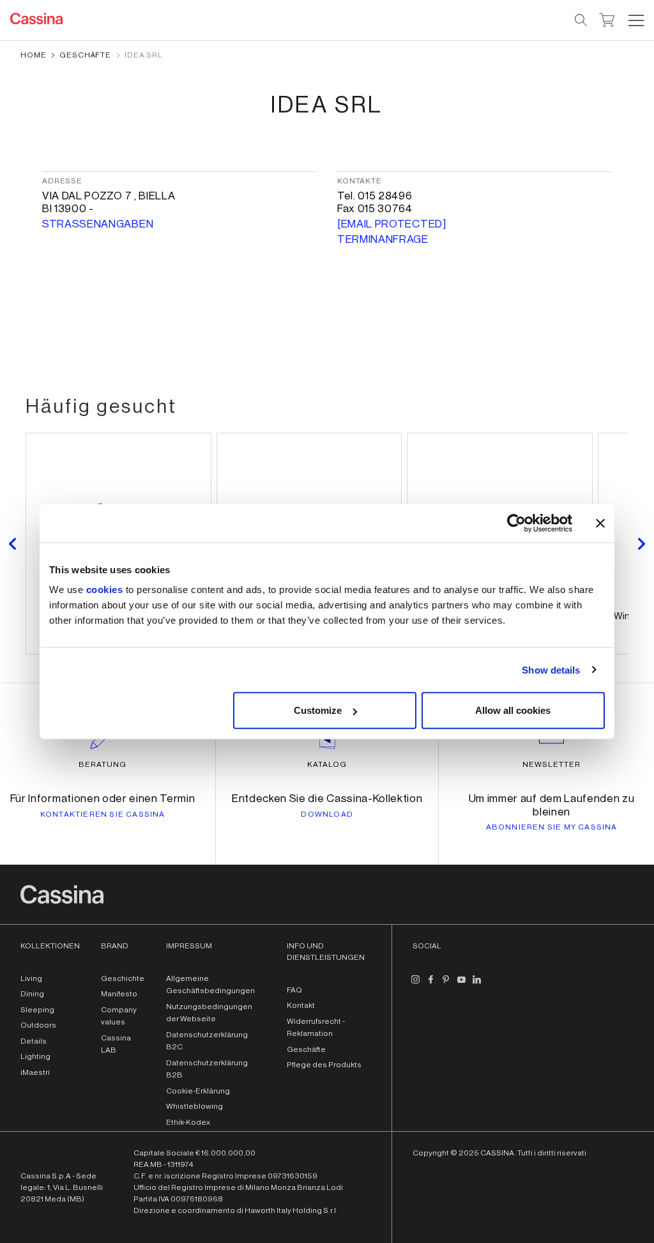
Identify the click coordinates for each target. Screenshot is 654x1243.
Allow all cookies (513, 710)
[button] (634, 20)
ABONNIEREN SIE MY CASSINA (552, 827)
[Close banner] (600, 522)
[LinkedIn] (476, 985)
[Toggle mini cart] (607, 18)
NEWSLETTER (551, 764)
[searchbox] (581, 20)
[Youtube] (461, 985)
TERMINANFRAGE (383, 239)
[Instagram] (415, 985)
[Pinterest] (445, 985)
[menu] (636, 20)
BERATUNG (102, 764)
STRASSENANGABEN (97, 224)
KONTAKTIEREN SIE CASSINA (102, 814)
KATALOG (327, 764)
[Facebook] (430, 985)
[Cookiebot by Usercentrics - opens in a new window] (516, 522)
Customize (318, 710)
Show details (551, 669)
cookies (104, 589)
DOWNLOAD (327, 814)
